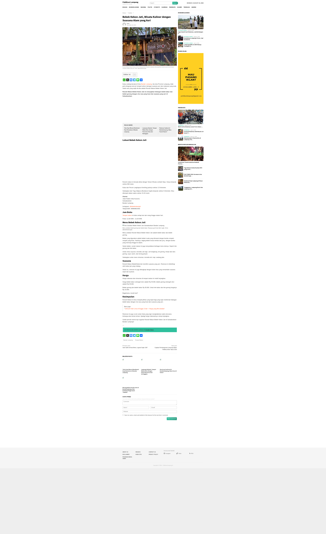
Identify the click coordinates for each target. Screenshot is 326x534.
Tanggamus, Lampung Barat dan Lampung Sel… (193, 188)
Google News (149, 330)
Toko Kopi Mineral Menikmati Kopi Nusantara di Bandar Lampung (132, 129)
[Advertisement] (150, 110)
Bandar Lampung (146, 84)
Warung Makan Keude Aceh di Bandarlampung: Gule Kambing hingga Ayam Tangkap (131, 390)
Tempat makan (127, 215)
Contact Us (152, 452)
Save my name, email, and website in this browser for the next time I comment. (146, 415)
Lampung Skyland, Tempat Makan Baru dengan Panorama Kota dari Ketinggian (148, 372)
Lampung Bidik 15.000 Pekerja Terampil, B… (192, 45)
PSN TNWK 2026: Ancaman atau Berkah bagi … (193, 175)
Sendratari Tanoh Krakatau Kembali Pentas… (188, 163)
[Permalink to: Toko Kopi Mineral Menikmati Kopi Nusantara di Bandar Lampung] (131, 363)
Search (175, 3)
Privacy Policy (153, 454)
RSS (192, 453)
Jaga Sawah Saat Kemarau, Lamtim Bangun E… (190, 32)
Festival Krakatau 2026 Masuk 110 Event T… (193, 132)
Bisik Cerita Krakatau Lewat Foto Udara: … (190, 127)
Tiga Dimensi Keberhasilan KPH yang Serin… (193, 168)
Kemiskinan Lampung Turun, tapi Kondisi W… (193, 38)
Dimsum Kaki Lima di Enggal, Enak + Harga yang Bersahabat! (145, 309)
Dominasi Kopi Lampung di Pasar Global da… (193, 181)
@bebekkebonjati (135, 206)
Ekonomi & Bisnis (182, 30)
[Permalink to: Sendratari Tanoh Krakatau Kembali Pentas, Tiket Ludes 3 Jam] (190, 154)
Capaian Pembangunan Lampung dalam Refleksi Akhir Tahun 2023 (166, 347)
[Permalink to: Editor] (124, 24)
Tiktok (179, 453)
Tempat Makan (139, 340)
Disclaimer (126, 454)
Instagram (168, 453)
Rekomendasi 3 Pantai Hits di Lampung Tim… (192, 138)
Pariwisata (181, 125)
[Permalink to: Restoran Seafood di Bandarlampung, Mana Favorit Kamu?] (168, 363)
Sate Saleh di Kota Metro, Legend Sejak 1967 (135, 346)
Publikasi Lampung (130, 2)
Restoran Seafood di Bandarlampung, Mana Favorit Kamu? (165, 129)
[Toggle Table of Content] (133, 74)
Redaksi (138, 452)
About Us (125, 452)
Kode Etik (139, 454)
